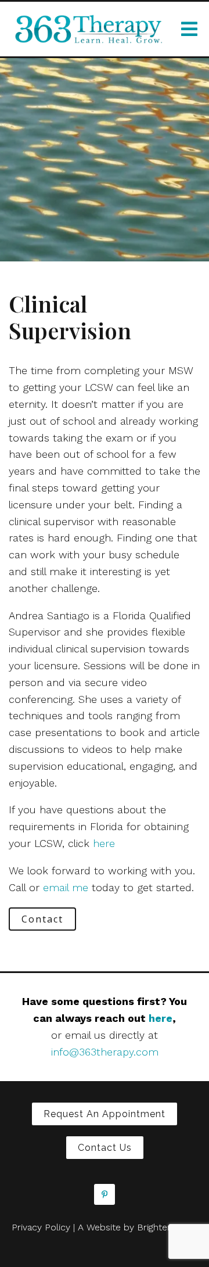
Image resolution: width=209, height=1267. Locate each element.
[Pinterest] (104, 1194)
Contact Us (105, 1147)
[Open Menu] (189, 29)
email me (65, 887)
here (104, 843)
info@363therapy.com (104, 1052)
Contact (42, 919)
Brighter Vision (167, 1227)
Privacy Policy (41, 1227)
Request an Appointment (104, 1113)
